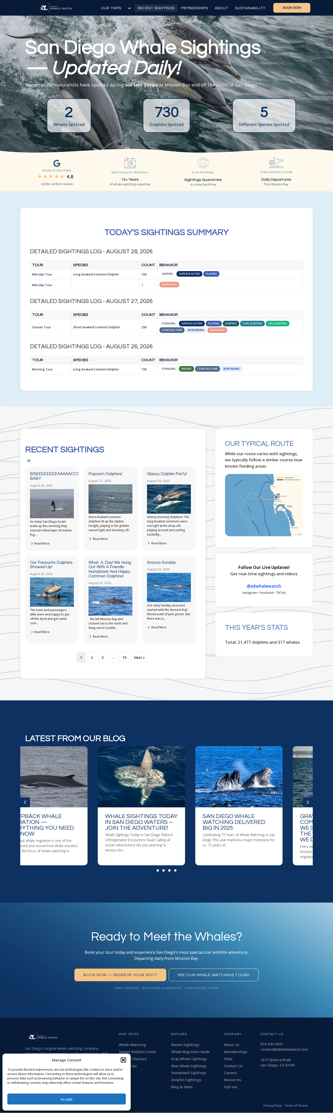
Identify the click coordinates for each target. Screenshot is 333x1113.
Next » (139, 657)
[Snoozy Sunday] (169, 601)
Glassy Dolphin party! (167, 474)
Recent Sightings (156, 8)
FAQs (228, 1058)
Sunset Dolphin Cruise (137, 1051)
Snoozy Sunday (161, 562)
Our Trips (111, 8)
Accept (66, 1099)
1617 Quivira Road (276, 1059)
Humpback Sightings (188, 1072)
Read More (41, 543)
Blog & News (182, 1087)
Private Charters (133, 1058)
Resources (232, 1079)
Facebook (266, 593)
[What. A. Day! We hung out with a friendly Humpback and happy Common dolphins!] (110, 615)
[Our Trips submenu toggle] (129, 8)
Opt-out (230, 1087)
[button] (123, 1059)
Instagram (250, 593)
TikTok (280, 593)
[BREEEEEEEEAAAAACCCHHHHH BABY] (52, 517)
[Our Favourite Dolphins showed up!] (52, 606)
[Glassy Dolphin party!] (169, 512)
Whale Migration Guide (190, 1051)
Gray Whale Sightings (189, 1058)
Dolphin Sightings (186, 1079)
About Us (231, 1044)
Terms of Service (296, 1106)
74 (124, 657)
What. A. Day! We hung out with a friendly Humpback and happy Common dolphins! (109, 569)
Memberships (194, 8)
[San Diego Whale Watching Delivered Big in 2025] (166, 805)
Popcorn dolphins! (105, 474)
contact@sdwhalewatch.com (284, 1049)
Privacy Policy (273, 1106)
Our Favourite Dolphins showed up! (51, 564)
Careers (230, 1072)
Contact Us (233, 1066)
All (28, 461)
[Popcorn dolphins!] (110, 512)
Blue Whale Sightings (188, 1066)
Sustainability (250, 8)
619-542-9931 (272, 1044)
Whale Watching (132, 1044)
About (221, 8)
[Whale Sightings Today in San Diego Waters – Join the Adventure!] (69, 805)
